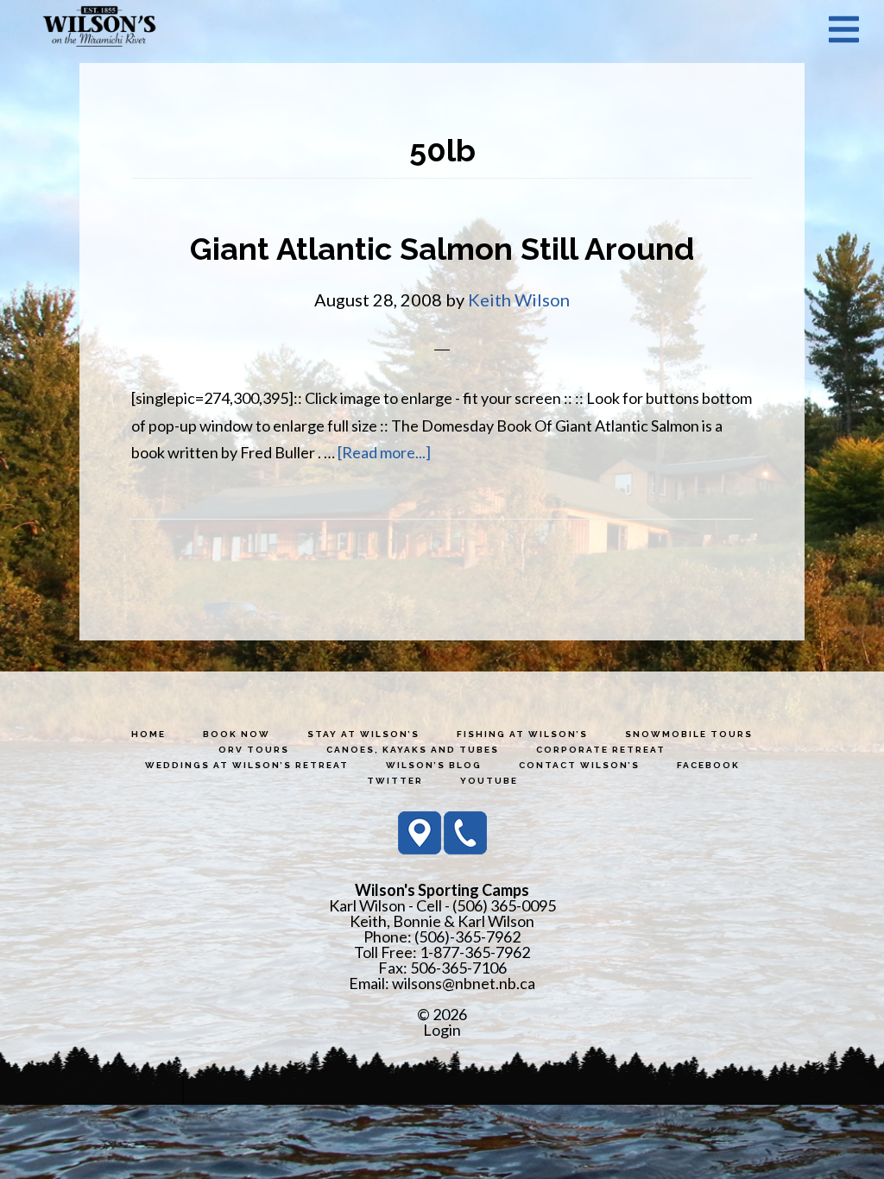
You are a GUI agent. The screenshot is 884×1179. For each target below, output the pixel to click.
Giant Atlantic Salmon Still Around (442, 248)
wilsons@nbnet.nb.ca (463, 983)
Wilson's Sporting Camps (99, 28)
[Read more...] (384, 452)
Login (442, 1029)
